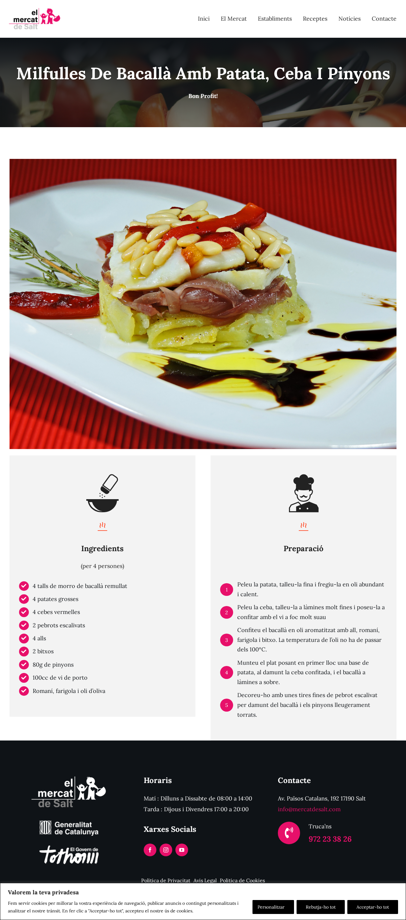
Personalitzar (271, 907)
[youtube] (181, 850)
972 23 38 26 (330, 839)
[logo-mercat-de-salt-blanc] (69, 775)
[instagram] (166, 850)
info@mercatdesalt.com (309, 809)
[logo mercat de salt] (33, 7)
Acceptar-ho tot (373, 907)
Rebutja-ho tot (321, 907)
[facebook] (150, 850)
